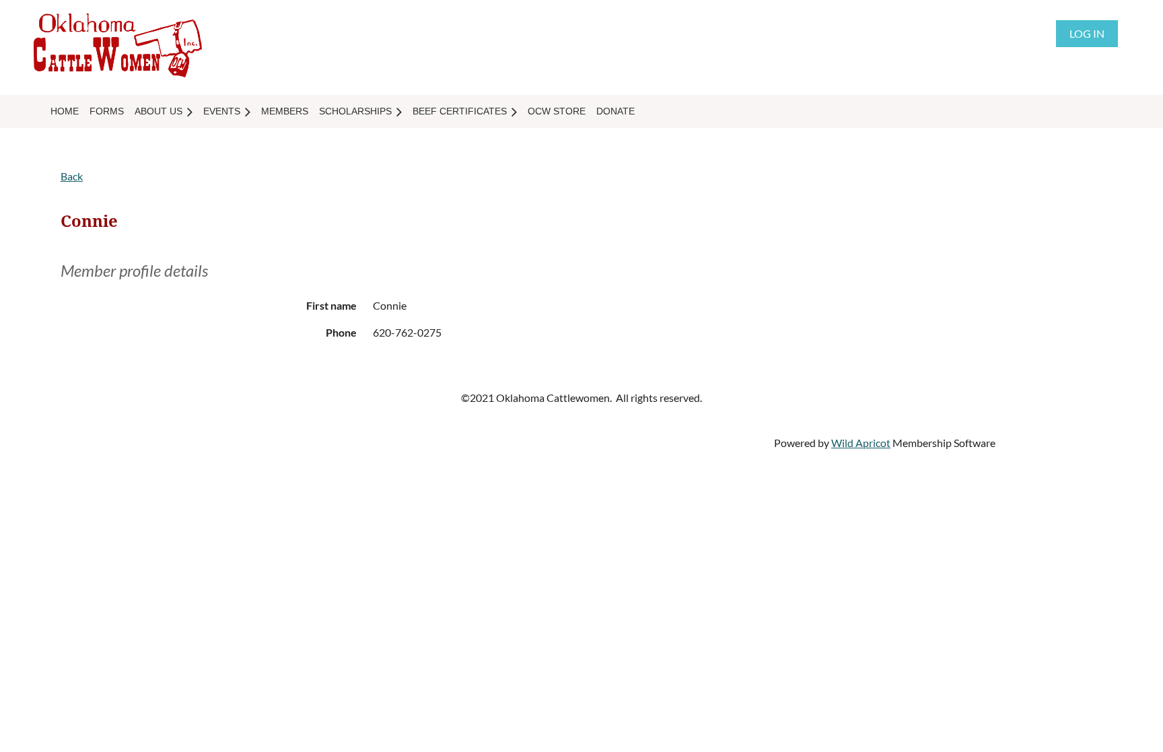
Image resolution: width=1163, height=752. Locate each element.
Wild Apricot (860, 442)
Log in (1086, 33)
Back (72, 176)
